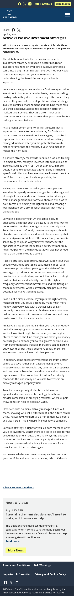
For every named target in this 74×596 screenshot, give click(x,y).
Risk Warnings (42, 565)
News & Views (17, 503)
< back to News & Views (18, 487)
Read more (12, 541)
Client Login (63, 3)
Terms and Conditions (16, 565)
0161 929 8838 (43, 4)
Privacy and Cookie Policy (50, 574)
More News (16, 550)
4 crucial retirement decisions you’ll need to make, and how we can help (36, 516)
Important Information (17, 574)
